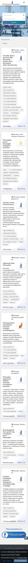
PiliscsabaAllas (5, 39)
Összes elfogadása (20, 561)
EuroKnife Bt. (15, 373)
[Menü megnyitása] (24, 2)
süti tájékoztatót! (22, 558)
